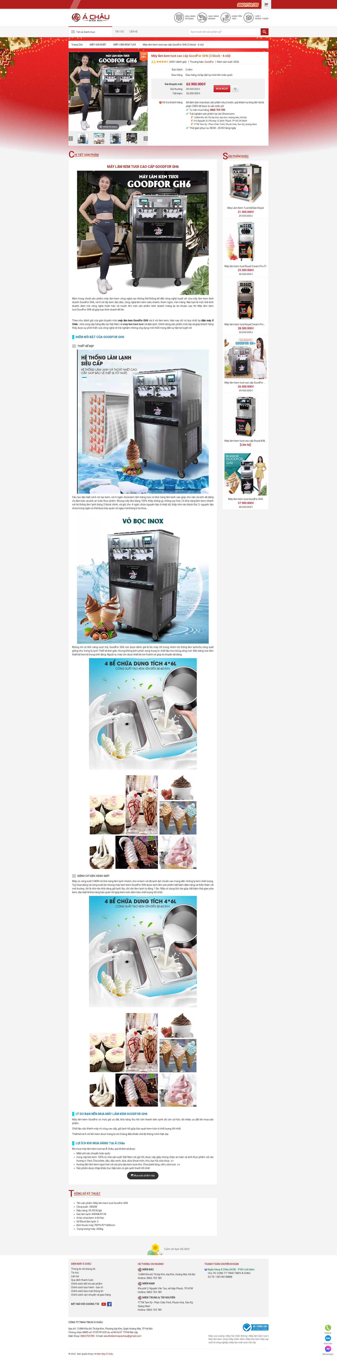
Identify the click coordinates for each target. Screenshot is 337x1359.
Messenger (328, 1354)
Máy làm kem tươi (258, 1336)
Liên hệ (75, 1276)
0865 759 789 (217, 110)
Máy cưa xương (216, 1336)
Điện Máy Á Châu (105, 1354)
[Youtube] (104, 1303)
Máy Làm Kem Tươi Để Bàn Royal (245, 208)
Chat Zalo (328, 1343)
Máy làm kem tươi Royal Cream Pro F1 (245, 266)
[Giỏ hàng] (266, 4)
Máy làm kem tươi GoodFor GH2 (245, 499)
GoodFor (209, 61)
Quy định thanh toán (82, 1280)
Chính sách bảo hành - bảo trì (87, 1287)
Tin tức (75, 1272)
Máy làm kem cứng (218, 1339)
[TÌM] (265, 31)
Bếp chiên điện (236, 1339)
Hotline (328, 1333)
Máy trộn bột (252, 1339)
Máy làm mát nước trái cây (243, 1342)
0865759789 (87, 1336)
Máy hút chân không (236, 1336)
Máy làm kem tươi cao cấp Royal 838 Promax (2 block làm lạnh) (259, 440)
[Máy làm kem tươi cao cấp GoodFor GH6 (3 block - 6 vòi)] (82, 138)
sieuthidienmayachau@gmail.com (122, 1336)
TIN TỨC (119, 31)
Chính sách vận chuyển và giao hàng (91, 1294)
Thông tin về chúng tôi (83, 1269)
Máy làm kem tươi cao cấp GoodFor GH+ (246, 382)
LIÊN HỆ (133, 31)
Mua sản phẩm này (144, 1175)
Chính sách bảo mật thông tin (87, 1291)
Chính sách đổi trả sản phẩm (86, 1283)
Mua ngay (222, 88)
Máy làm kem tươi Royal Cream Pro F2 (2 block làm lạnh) (255, 324)
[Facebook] (109, 1303)
